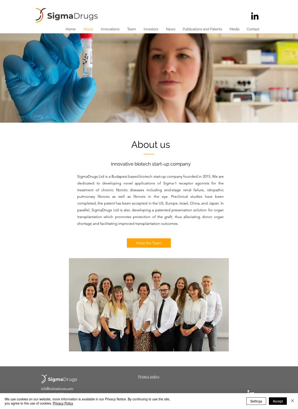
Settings (256, 401)
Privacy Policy (63, 403)
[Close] (292, 401)
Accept (278, 401)
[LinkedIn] (254, 16)
